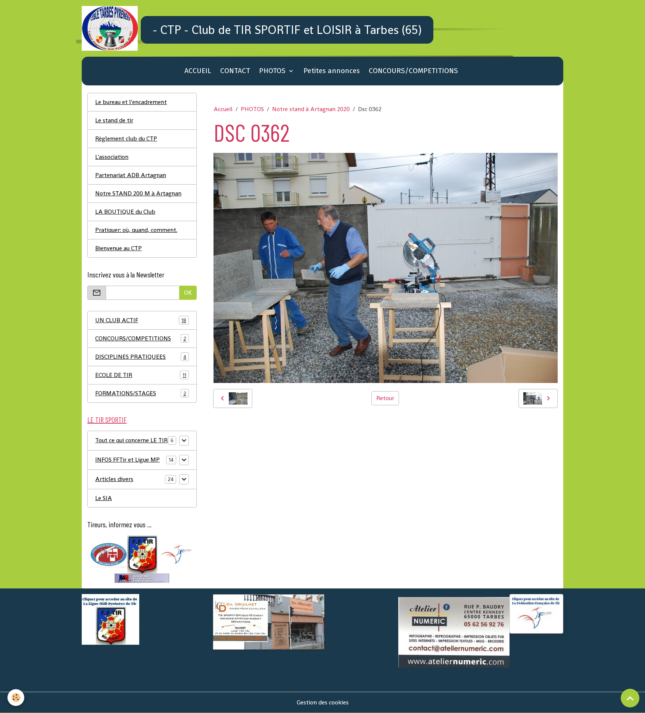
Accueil (223, 109)
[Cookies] (15, 697)
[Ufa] (108, 554)
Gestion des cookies (323, 702)
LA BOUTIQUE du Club (125, 212)
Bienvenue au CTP (118, 248)
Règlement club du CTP (126, 138)
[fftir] (175, 554)
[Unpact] (142, 578)
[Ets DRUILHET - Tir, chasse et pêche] (269, 621)
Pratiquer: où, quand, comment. (136, 230)
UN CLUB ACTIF (140, 320)
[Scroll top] (630, 698)
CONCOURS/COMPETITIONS (413, 70)
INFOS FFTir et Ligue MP (127, 460)
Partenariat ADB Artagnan (130, 175)
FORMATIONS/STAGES (140, 393)
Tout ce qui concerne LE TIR (131, 440)
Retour (385, 398)
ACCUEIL (197, 70)
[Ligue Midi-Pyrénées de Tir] (142, 554)
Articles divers (114, 479)
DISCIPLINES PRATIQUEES (140, 357)
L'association (111, 157)
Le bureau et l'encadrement (131, 102)
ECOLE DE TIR (140, 375)
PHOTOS (273, 70)
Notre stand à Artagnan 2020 (311, 109)
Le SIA (103, 498)
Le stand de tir (114, 120)
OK (188, 292)
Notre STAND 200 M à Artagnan (138, 193)
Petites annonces (331, 70)
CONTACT (235, 70)
